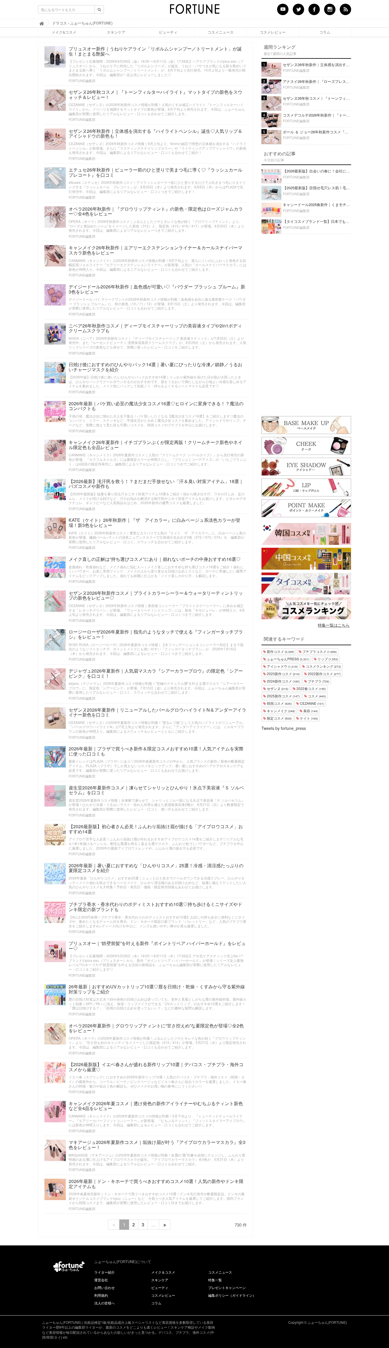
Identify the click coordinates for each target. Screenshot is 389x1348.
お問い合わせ (104, 1287)
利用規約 (101, 1295)
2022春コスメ (311, 688)
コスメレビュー (273, 32)
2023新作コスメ (283, 673)
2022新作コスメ (324, 673)
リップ (327, 658)
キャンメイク (280, 710)
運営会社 (101, 1279)
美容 (310, 710)
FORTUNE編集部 (82, 80)
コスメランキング (323, 666)
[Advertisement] (306, 323)
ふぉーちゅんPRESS (287, 658)
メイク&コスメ (64, 32)
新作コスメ (280, 651)
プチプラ (318, 681)
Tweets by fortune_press (283, 728)
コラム (324, 32)
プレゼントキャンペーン (227, 1287)
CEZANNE (311, 703)
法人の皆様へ (104, 1302)
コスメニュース (221, 32)
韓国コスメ (279, 703)
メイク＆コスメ (163, 1272)
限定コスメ (279, 718)
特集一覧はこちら (334, 625)
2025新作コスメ (283, 695)
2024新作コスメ (283, 681)
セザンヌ (277, 688)
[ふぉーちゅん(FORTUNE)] (194, 11)
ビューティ (168, 32)
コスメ (316, 695)
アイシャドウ (282, 666)
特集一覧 (215, 1279)
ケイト (308, 718)
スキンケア (116, 32)
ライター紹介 (104, 1272)
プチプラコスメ (319, 651)
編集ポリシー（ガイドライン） (232, 1295)
